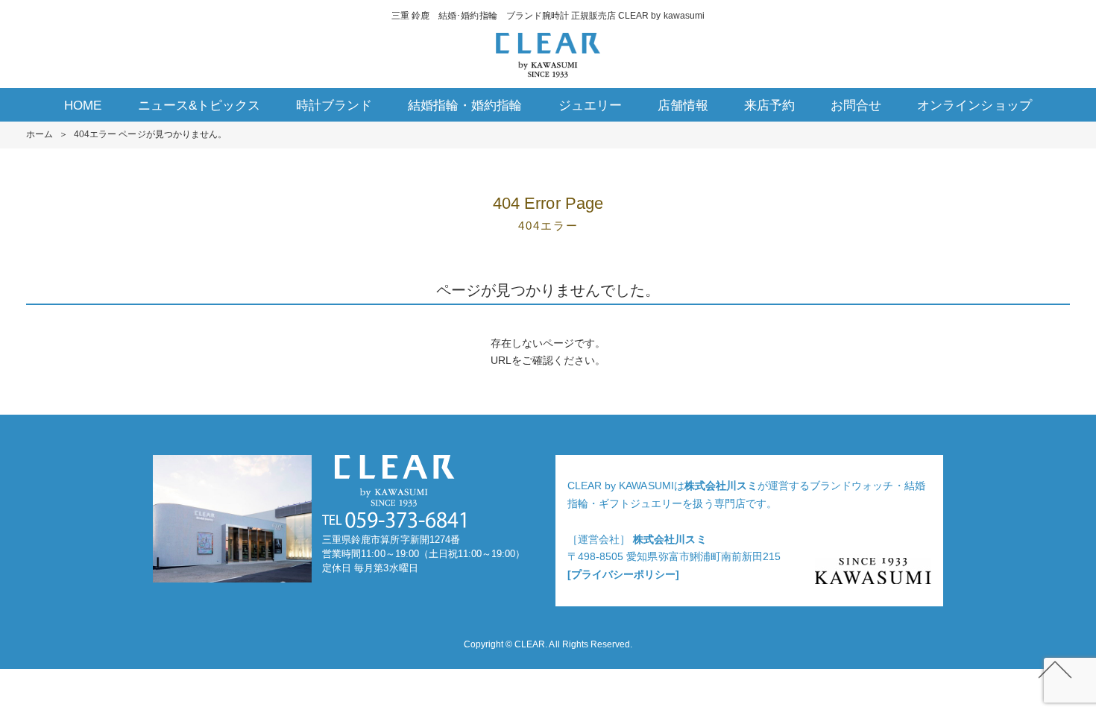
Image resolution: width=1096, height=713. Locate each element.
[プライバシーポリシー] (623, 574)
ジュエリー (590, 105)
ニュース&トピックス (199, 105)
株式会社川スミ (721, 485)
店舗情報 (683, 105)
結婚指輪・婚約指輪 (465, 105)
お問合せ (856, 105)
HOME (82, 105)
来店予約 (769, 105)
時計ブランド (334, 105)
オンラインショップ (974, 105)
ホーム (39, 134)
